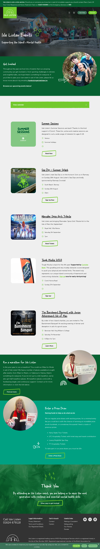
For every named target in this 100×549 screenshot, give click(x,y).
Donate (92, 13)
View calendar (18, 105)
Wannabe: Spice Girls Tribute (56, 216)
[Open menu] (69, 12)
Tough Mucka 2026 (52, 260)
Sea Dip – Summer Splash (55, 170)
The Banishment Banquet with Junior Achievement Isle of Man (61, 314)
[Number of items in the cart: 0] (74, 13)
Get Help (82, 13)
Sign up (62, 276)
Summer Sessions (50, 123)
